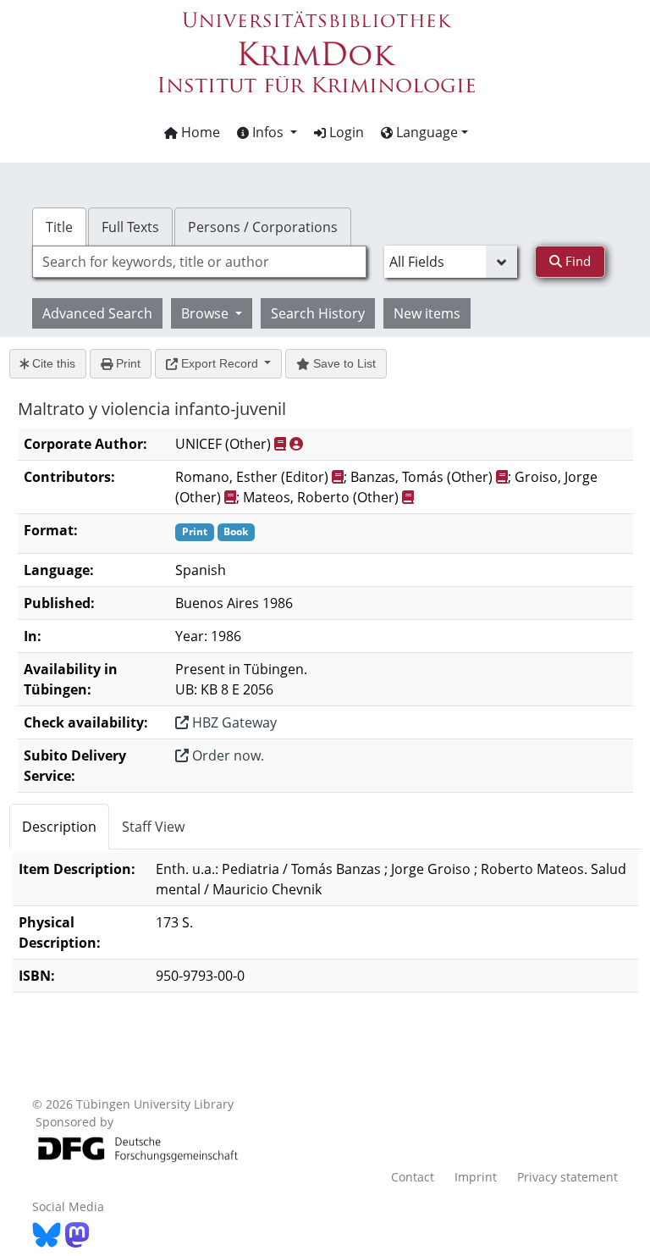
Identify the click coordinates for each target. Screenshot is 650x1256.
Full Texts (130, 227)
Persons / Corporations (263, 227)
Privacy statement (567, 1177)
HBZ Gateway (233, 722)
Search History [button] (318, 313)
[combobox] (199, 262)
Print (126, 363)
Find (576, 260)
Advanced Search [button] (97, 313)
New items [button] (427, 313)
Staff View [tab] (153, 826)
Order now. (226, 755)
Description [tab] (59, 826)
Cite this (52, 363)
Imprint (475, 1177)
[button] (267, 132)
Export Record (220, 363)
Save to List (343, 363)
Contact (412, 1177)
